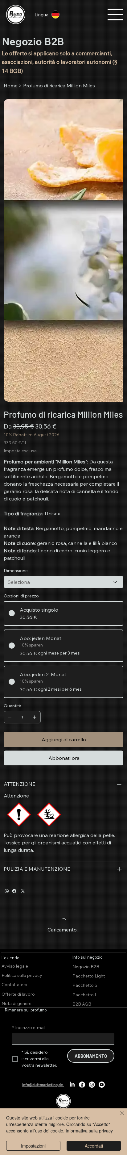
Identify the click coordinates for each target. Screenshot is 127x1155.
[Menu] (115, 14)
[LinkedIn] (72, 1085)
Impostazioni (33, 1146)
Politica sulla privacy (22, 975)
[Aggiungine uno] (34, 717)
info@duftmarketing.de (42, 1084)
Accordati (94, 1146)
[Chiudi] (118, 1117)
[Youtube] (102, 1085)
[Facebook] (14, 891)
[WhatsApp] (7, 891)
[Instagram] (92, 1085)
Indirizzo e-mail (28, 1027)
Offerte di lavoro (18, 994)
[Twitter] (23, 891)
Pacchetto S (84, 985)
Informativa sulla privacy (89, 1131)
